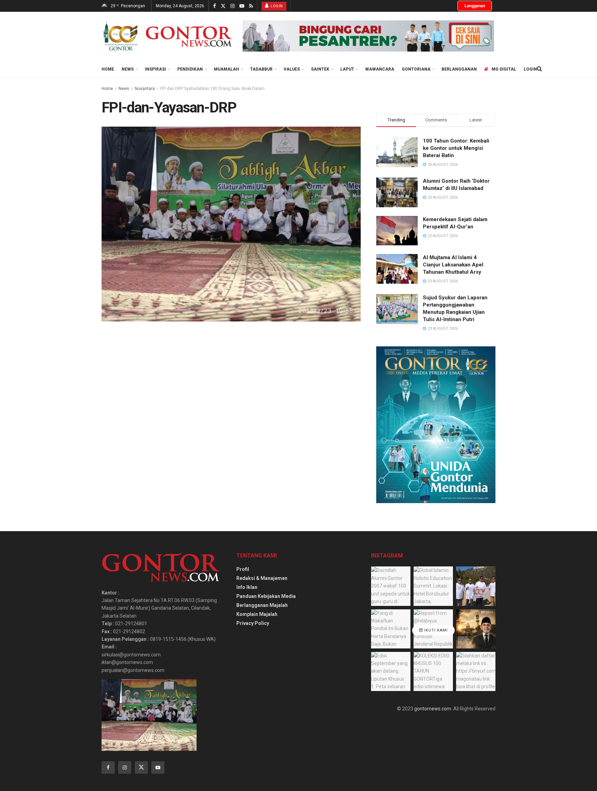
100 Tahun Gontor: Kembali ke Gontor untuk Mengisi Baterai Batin (456, 148)
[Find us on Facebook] (214, 6)
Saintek (320, 69)
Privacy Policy (252, 623)
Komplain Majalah (256, 614)
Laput (347, 69)
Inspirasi (155, 69)
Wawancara (379, 69)
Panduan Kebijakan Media (266, 596)
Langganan (474, 5)
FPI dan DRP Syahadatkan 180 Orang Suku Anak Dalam (212, 88)
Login (276, 6)
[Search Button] (539, 69)
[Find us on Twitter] (223, 6)
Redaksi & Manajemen (261, 578)
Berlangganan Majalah (262, 605)
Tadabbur (261, 69)
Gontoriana (416, 69)
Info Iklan (246, 587)
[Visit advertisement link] (368, 36)
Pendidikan (190, 69)
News (128, 69)
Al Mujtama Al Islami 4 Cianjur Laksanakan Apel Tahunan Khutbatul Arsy (453, 264)
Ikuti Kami (435, 630)
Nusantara (145, 88)
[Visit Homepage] (167, 36)
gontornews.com (432, 708)
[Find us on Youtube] (241, 6)
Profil (242, 569)
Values (292, 69)
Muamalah (226, 69)
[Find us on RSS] (251, 6)
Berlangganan (459, 69)
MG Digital (504, 69)
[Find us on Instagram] (232, 6)
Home (108, 69)
